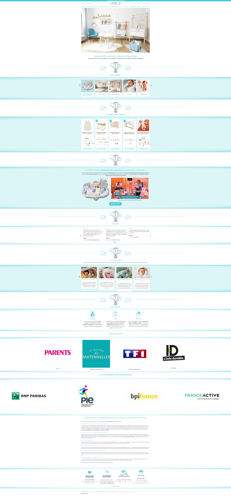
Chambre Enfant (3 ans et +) (116, 6)
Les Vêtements (132, 6)
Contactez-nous (84, 493)
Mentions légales (100, 491)
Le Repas (139, 6)
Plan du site (121, 491)
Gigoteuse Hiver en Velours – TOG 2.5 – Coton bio (87, 133)
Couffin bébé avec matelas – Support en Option (101, 133)
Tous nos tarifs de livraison (89, 479)
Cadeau (83, 6)
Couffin (112, 239)
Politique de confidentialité (111, 491)
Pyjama (135, 239)
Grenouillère (96, 429)
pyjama (107, 429)
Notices (133, 491)
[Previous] (80, 85)
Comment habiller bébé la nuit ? (124, 280)
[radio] (86, 141)
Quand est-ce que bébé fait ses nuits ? (142, 280)
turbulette (89, 429)
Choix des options (87, 148)
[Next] (151, 85)
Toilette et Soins (145, 6)
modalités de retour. (110, 483)
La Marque (83, 3)
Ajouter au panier (115, 148)
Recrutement (127, 491)
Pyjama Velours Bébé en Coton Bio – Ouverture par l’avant (143, 133)
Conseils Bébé (89, 3)
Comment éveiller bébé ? (89, 279)
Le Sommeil (126, 6)
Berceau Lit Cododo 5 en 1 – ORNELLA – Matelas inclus (129, 133)
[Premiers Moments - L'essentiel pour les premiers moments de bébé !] (115, 3)
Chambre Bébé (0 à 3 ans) (104, 6)
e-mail (145, 481)
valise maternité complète (129, 436)
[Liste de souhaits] (143, 3)
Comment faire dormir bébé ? (107, 279)
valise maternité (110, 421)
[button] (147, 3)
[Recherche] (134, 3)
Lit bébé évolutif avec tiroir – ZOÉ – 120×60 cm (115, 133)
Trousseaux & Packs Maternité (92, 6)
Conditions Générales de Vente (88, 491)
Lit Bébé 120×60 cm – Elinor (92, 237)
